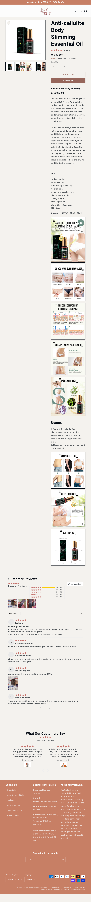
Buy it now (68, 81)
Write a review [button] (74, 584)
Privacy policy (67, 887)
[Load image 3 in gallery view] (30, 66)
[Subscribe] (62, 859)
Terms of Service (13, 805)
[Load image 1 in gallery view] (10, 66)
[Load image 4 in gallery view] (41, 66)
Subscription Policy (14, 810)
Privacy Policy (11, 790)
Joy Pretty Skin (28, 887)
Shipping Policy (12, 800)
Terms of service (79, 887)
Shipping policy (46, 889)
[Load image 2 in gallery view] (20, 66)
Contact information (61, 889)
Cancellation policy (78, 889)
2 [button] (44, 708)
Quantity (54, 62)
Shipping (54, 58)
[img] (20, 620)
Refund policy (54, 887)
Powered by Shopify (41, 887)
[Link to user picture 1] (13, 683)
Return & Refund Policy (15, 795)
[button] (4, 11)
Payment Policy (12, 815)
